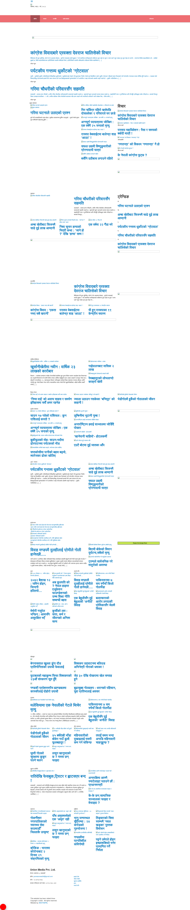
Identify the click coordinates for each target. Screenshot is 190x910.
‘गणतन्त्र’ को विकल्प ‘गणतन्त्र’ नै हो (139, 144)
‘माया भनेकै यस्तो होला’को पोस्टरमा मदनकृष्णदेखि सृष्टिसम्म (46, 527)
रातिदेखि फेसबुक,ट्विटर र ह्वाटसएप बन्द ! (58, 778)
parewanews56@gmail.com (43, 876)
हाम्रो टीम (76, 876)
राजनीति (54, 18)
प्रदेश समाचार (66, 18)
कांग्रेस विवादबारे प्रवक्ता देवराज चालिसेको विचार (70, 52)
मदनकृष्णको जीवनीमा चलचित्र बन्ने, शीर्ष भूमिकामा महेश (45, 540)
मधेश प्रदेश (77, 26)
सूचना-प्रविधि (77, 881)
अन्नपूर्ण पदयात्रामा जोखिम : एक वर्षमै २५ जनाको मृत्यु (97, 123)
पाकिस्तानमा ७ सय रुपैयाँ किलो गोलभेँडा (105, 583)
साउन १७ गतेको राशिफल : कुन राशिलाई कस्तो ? (48, 417)
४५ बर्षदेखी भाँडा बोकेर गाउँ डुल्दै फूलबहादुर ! (61, 738)
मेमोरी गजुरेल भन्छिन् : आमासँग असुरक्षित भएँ (40, 614)
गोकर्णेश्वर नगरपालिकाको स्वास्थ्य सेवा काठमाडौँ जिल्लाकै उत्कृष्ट (39, 824)
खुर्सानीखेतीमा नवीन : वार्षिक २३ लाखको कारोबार (52, 369)
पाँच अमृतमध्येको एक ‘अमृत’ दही (61, 817)
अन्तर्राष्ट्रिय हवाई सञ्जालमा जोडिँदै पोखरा (94, 426)
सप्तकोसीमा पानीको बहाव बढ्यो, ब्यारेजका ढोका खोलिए (48, 454)
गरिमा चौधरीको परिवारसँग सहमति (57, 88)
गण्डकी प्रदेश (101, 26)
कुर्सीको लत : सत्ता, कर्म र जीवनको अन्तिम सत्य (61, 615)
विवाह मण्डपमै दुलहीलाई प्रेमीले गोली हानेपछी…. (55, 552)
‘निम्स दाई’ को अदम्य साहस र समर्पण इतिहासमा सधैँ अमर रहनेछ (51, 401)
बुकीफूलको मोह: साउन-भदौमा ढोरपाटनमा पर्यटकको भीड (47, 441)
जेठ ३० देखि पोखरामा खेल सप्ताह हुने (93, 677)
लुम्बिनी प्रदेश (113, 26)
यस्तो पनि (76, 885)
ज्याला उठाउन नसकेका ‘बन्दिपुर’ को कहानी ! (94, 401)
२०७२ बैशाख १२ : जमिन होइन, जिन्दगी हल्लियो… (40, 585)
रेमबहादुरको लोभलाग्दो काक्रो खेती (101, 380)
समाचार (44, 18)
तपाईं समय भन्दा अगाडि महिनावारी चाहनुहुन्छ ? (105, 738)
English (77, 33)
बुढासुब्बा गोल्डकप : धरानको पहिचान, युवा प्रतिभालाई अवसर (95, 689)
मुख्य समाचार (35, 107)
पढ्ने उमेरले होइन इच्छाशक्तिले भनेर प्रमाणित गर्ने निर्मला (106, 844)
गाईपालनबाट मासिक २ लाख (101, 367)
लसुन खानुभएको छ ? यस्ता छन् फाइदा (61, 756)
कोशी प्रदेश (65, 26)
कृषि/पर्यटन (66, 33)
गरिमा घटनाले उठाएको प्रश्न (50, 112)
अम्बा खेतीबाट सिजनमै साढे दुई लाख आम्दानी (42, 226)
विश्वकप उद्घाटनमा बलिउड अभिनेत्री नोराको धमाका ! (89, 665)
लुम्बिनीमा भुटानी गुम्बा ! (87, 415)
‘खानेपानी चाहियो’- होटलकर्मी (90, 436)
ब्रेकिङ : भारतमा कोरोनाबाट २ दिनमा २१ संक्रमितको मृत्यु (40, 853)
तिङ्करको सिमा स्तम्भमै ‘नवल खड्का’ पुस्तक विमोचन (105, 823)
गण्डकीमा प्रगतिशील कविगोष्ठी (80, 840)
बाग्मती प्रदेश (89, 26)
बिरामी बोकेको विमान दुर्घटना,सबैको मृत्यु (100, 551)
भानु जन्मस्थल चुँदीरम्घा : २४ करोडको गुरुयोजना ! (82, 823)
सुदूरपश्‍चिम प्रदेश (139, 26)
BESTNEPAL (43, 903)
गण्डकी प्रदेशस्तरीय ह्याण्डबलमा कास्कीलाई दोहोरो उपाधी (48, 689)
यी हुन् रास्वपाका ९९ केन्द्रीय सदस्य (100, 311)
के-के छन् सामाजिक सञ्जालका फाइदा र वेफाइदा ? (100, 799)
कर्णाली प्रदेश (126, 26)
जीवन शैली (77, 879)
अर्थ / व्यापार (44, 33)
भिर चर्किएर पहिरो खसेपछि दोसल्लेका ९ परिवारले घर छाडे (98, 111)
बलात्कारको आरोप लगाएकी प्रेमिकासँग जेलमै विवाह (105, 603)
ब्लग (75, 883)
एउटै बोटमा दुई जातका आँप (89, 445)
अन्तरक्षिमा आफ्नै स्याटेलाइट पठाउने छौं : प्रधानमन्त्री (102, 781)
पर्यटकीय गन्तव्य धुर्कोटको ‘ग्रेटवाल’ (59, 70)
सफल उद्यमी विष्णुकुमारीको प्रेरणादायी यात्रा (96, 148)
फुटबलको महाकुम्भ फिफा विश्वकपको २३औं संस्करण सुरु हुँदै (51, 677)
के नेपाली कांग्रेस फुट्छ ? (132, 155)
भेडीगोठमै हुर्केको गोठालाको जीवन (136, 399)
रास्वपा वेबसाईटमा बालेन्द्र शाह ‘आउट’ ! (98, 136)
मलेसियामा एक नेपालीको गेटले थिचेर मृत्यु (55, 707)
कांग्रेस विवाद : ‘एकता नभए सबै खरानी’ (43, 311)
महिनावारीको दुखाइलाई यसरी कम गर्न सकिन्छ (83, 738)
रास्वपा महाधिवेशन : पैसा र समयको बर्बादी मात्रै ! (137, 131)
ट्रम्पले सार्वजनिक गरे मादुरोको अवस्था (101, 563)
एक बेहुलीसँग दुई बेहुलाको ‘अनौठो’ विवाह (83, 601)
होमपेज (35, 18)
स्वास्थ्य (55, 33)
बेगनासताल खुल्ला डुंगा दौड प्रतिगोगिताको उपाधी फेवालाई (47, 665)
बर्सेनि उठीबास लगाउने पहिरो (97, 158)
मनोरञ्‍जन (151, 18)
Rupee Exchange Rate (139, 543)
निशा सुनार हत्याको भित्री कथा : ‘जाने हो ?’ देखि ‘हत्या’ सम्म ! (71, 230)
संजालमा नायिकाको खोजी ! (37, 536)
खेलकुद (151, 26)
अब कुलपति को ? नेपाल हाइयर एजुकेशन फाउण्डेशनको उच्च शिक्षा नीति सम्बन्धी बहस (61, 591)
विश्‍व (35, 33)
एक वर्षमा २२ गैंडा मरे (101, 224)
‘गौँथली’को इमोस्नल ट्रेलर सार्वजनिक (40, 531)
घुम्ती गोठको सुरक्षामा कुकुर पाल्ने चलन (38, 756)
